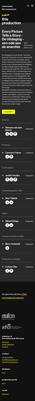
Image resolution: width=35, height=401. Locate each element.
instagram (5, 394)
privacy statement (8, 344)
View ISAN (8, 112)
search (28, 5)
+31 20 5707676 (7, 357)
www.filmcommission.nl (10, 362)
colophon (5, 347)
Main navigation (31, 5)
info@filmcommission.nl (10, 360)
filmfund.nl (5, 342)
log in (3, 373)
